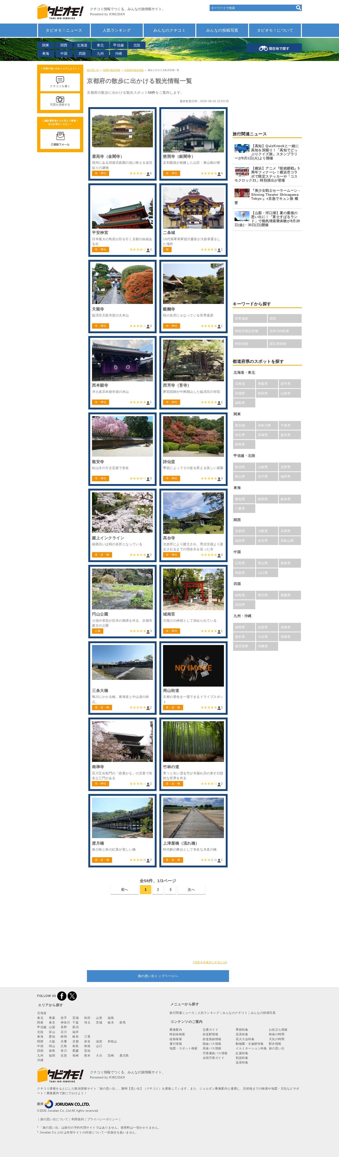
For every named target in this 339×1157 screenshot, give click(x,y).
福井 (75, 1032)
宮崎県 (286, 637)
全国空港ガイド (214, 1058)
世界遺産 (241, 318)
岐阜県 (286, 499)
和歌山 (112, 1041)
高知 (87, 1050)
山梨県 (263, 467)
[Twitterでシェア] (72, 996)
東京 (52, 1022)
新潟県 (240, 467)
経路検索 (176, 1039)
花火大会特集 (245, 1039)
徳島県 (240, 595)
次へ (191, 889)
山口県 (263, 573)
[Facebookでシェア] (61, 996)
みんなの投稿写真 (222, 30)
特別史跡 (241, 343)
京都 (75, 1041)
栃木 (111, 1022)
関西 (64, 45)
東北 (100, 45)
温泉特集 (242, 1062)
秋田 (87, 1018)
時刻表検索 (177, 1034)
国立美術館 (278, 343)
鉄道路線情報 (212, 1039)
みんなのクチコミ (169, 30)
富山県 (240, 476)
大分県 (263, 637)
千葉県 (286, 425)
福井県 (286, 476)
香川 (64, 1050)
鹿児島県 (241, 646)
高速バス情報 (212, 1048)
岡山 (52, 1046)
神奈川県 (264, 425)
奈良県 (263, 540)
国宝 (273, 318)
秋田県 (263, 393)
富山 (52, 1032)
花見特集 (242, 1034)
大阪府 (263, 531)
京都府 (240, 531)
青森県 (263, 383)
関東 (45, 45)
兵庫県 (286, 531)
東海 (45, 53)
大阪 (52, 1041)
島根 (87, 1046)
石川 (64, 1032)
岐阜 (75, 1036)
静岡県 (263, 499)
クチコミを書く (60, 86)
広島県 (240, 563)
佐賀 (64, 1055)
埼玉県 (240, 435)
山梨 (52, 1027)
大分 (99, 1055)
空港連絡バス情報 (215, 1053)
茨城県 (263, 435)
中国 (64, 53)
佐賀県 (263, 627)
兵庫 (64, 1041)
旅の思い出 (93, 70)
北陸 (136, 45)
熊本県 (240, 637)
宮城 (75, 1018)
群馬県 (240, 444)
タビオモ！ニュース (64, 30)
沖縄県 (263, 646)
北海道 (82, 45)
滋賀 (99, 1041)
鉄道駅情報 (210, 1034)
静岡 (64, 1036)
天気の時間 (277, 1039)
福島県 (240, 403)
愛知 (52, 1036)
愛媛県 (286, 595)
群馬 (122, 1022)
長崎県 (286, 627)
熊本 (87, 1055)
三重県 (240, 508)
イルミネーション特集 (251, 1048)
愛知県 (240, 499)
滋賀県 (240, 540)
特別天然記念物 (247, 331)
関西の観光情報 (111, 70)
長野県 (286, 467)
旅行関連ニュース (182, 1013)
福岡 (52, 1055)
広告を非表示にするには (210, 962)
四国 (82, 53)
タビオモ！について (275, 30)
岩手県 (286, 383)
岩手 (64, 1018)
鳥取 (75, 1046)
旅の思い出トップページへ (158, 976)
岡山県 (263, 563)
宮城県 (240, 393)
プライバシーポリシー (102, 1119)
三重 (87, 1036)
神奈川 (65, 1022)
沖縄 (118, 53)
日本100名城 (279, 331)
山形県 (286, 393)
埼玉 (87, 1022)
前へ (124, 889)
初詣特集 (242, 1058)
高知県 (240, 604)
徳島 (52, 1050)
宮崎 (111, 1055)
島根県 (240, 573)
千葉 (75, 1022)
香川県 (263, 595)
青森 (52, 1018)
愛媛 (75, 1050)
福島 (111, 1018)
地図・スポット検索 (184, 1048)
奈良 (87, 1041)
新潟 (75, 1027)
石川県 (263, 476)
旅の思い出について (54, 1119)
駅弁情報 (275, 1043)
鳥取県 (286, 563)
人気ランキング (117, 30)
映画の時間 (277, 1034)
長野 (64, 1027)
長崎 (75, 1055)
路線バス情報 (212, 1043)
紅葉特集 (242, 1053)
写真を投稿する (60, 104)
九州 (100, 53)
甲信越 (118, 45)
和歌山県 (287, 540)
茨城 (99, 1022)
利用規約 (77, 1119)
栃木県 (286, 435)
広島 (64, 1046)
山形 (99, 1018)
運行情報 (176, 1043)
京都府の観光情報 (134, 70)
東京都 (240, 425)
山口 (99, 1046)
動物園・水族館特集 (250, 1043)
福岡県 (240, 627)
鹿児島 (124, 1055)
